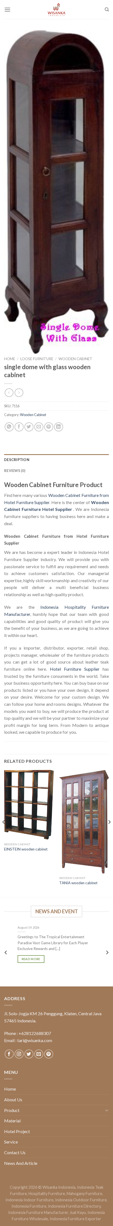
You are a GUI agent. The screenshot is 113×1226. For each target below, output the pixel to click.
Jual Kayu (78, 1212)
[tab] (56, 459)
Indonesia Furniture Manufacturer (38, 1212)
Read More (31, 959)
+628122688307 (35, 1033)
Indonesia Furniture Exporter (75, 1218)
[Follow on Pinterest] (48, 1054)
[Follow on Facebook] (9, 1054)
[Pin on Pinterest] (48, 426)
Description (16, 459)
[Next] (109, 833)
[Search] (107, 9)
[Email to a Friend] (38, 426)
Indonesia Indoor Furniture (29, 1199)
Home (9, 359)
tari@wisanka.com (35, 1040)
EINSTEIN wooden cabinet (26, 849)
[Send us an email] (38, 1054)
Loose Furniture (36, 359)
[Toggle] (106, 1110)
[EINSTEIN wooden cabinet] (29, 805)
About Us (13, 1099)
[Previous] (4, 833)
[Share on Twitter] (28, 426)
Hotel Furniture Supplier (75, 669)
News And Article (20, 1163)
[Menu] (7, 9)
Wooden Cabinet (75, 359)
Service (11, 1141)
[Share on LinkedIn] (58, 426)
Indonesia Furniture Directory (74, 1206)
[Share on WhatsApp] (9, 426)
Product (11, 1110)
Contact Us (15, 1152)
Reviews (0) (14, 470)
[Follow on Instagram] (19, 1054)
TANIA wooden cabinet (78, 883)
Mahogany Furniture (84, 1193)
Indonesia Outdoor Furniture (81, 1199)
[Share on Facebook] (19, 426)
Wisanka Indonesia (59, 1187)
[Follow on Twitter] (28, 1054)
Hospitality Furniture (47, 1193)
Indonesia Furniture (29, 1206)
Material (12, 1120)
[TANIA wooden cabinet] (84, 822)
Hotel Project (17, 1131)
